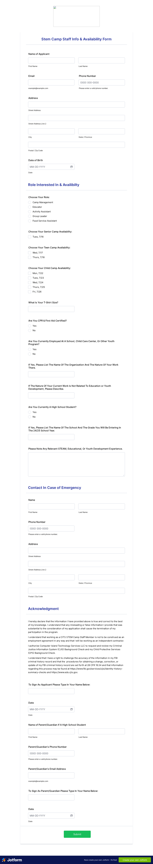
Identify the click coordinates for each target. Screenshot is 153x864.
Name (31, 499)
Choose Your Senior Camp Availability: (50, 231)
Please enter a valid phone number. (93, 88)
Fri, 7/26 (37, 291)
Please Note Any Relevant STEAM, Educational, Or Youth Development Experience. (75, 448)
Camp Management (43, 202)
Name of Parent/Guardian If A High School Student (57, 724)
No (34, 330)
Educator (37, 207)
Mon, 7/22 (38, 273)
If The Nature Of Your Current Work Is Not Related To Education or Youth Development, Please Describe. (69, 387)
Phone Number (87, 75)
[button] (71, 167)
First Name (32, 66)
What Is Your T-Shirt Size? (43, 302)
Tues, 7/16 (38, 236)
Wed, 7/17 (38, 252)
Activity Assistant (42, 211)
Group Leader (40, 216)
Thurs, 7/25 (39, 287)
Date (30, 172)
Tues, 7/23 (38, 277)
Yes (34, 325)
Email (31, 75)
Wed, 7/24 (38, 282)
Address (33, 97)
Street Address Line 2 (37, 124)
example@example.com (38, 88)
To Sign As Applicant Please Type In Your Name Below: (59, 684)
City (30, 137)
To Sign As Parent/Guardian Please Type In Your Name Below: (63, 790)
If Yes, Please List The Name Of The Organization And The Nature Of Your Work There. (73, 366)
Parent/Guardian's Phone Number (47, 746)
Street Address (34, 110)
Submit (77, 834)
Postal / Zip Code (35, 150)
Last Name (83, 66)
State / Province (85, 137)
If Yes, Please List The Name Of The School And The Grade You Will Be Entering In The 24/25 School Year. (74, 429)
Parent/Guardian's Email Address (47, 768)
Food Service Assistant (45, 220)
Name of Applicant (38, 53)
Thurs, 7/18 (39, 257)
